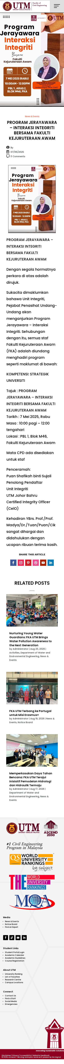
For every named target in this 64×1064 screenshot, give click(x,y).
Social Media (11, 1001)
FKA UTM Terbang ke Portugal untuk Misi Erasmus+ (30, 713)
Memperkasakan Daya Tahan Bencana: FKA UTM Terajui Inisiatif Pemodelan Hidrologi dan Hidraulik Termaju (30, 779)
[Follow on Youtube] (43, 563)
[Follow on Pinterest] (28, 563)
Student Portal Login (14, 952)
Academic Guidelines (15, 958)
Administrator (20, 648)
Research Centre (13, 979)
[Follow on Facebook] (13, 563)
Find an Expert (11, 927)
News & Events (32, 116)
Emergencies (11, 1004)
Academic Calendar (14, 955)
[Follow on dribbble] (36, 563)
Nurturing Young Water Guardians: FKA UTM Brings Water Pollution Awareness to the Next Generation (30, 639)
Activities (14, 652)
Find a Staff (10, 998)
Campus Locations (14, 982)
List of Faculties (12, 976)
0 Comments (18, 156)
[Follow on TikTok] (11, 937)
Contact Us (10, 995)
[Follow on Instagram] (21, 563)
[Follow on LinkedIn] (51, 563)
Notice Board (25, 722)
